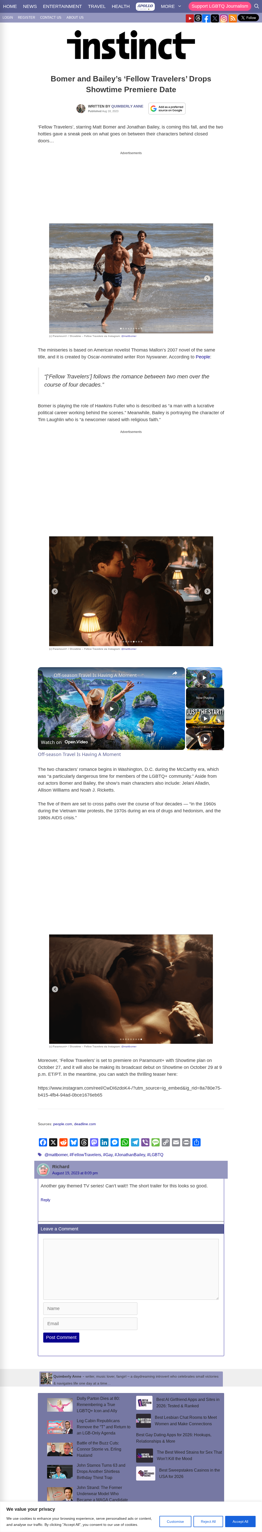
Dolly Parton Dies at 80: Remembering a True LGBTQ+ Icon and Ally (98, 1400)
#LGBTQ (155, 1150)
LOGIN (8, 17)
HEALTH (121, 6)
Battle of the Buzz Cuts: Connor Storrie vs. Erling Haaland (99, 1445)
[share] (174, 668)
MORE (168, 6)
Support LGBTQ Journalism (220, 6)
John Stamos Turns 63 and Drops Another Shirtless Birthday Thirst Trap (101, 1467)
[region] (131, 1517)
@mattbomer (128, 331)
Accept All (240, 1521)
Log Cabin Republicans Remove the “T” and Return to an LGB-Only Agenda (103, 1422)
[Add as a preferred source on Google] (167, 108)
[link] (46, 671)
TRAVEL (97, 6)
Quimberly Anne (127, 106)
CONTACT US (50, 17)
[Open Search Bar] (256, 6)
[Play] (205, 714)
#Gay (108, 1150)
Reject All (208, 1521)
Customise (175, 1521)
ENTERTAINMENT (62, 6)
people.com (62, 1120)
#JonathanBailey (130, 1150)
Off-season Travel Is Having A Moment (95, 671)
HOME (10, 6)
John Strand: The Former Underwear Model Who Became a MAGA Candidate (102, 1489)
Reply (45, 1195)
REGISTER (26, 17)
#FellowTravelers (85, 1150)
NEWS (30, 6)
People (203, 352)
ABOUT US (75, 17)
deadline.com (85, 1120)
